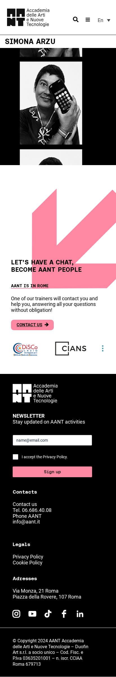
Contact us (33, 324)
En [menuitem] (100, 20)
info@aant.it (26, 522)
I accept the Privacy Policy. (45, 457)
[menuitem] (104, 20)
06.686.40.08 (37, 510)
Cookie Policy (28, 563)
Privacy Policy (28, 557)
